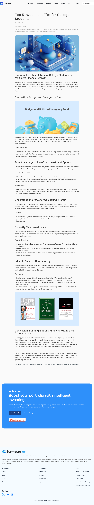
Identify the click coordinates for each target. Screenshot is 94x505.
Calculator (42, 478)
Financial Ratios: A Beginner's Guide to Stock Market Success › (66, 364)
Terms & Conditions (82, 472)
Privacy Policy (80, 475)
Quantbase (43, 482)
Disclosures (79, 478)
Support (4, 482)
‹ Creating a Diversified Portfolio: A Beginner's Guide (23, 364)
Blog (3, 475)
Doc (3, 478)
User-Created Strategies (84, 482)
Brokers (41, 475)
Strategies (42, 472)
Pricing (4, 472)
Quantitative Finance (83, 485)
